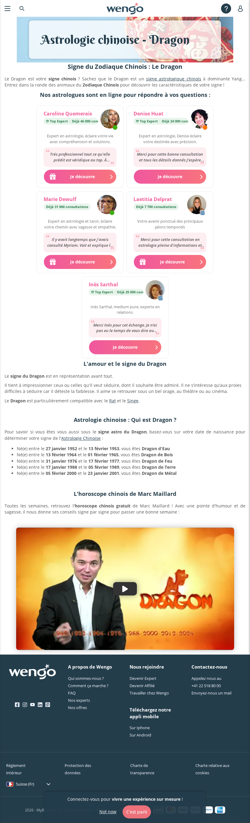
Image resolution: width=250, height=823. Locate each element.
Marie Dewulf (60, 199)
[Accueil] (125, 8)
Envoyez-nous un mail (211, 693)
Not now (107, 811)
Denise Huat (148, 113)
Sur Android (140, 735)
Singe (132, 401)
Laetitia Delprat (153, 199)
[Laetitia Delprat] (196, 205)
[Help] (226, 8)
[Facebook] (17, 705)
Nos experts (79, 700)
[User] (241, 8)
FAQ (72, 693)
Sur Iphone (140, 727)
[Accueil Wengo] (32, 672)
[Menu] (7, 8)
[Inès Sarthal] (155, 290)
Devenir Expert (143, 678)
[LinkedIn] (40, 705)
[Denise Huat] (199, 119)
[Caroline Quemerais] (110, 119)
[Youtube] (32, 705)
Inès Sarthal (103, 284)
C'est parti (136, 812)
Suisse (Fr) (25, 784)
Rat (112, 401)
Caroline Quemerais (68, 113)
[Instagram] (25, 705)
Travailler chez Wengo (149, 693)
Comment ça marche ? (88, 685)
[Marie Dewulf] (106, 205)
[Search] (22, 8)
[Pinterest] (47, 705)
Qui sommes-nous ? (86, 678)
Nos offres (77, 707)
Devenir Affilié (142, 685)
